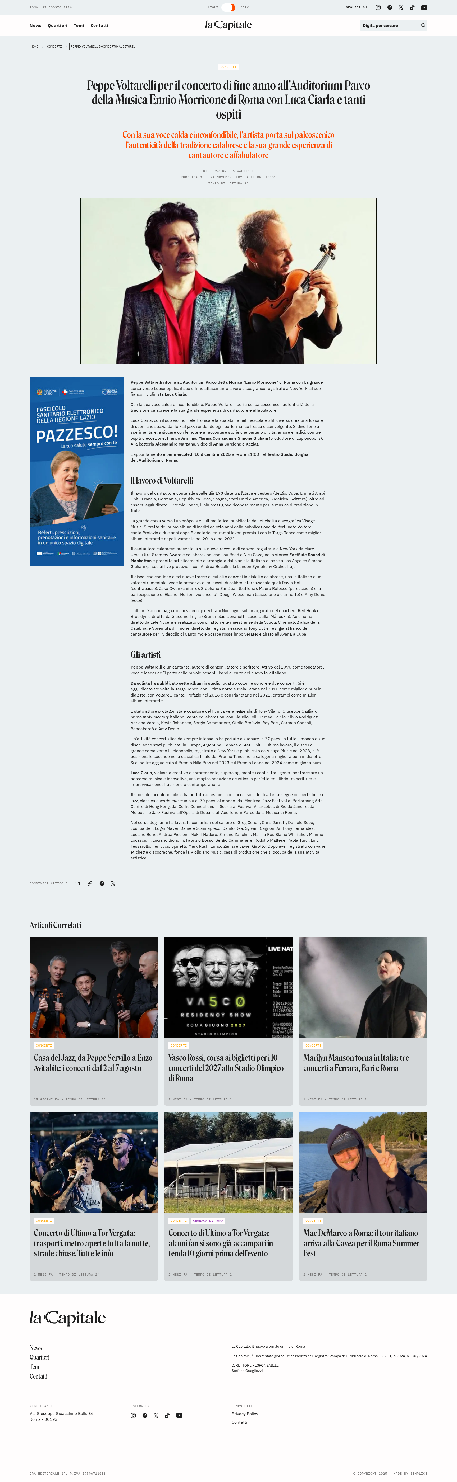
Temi (79, 25)
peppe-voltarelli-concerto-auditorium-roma (104, 46)
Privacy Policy (245, 1413)
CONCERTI (54, 46)
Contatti (99, 25)
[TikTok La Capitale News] (412, 7)
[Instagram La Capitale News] (378, 7)
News (36, 25)
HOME (34, 46)
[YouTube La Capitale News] (424, 7)
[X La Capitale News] (401, 7)
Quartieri (57, 25)
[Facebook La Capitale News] (389, 7)
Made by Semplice (410, 1473)
